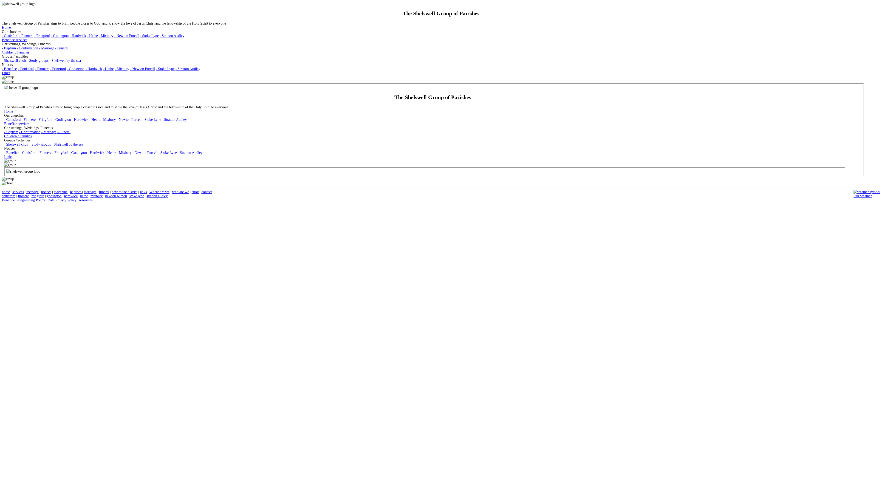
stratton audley (157, 196)
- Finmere (26, 36)
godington (54, 196)
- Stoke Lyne (149, 36)
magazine (61, 192)
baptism (76, 192)
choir (195, 192)
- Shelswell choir (14, 60)
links (143, 192)
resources (86, 200)
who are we (180, 192)
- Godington (60, 36)
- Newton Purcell (126, 36)
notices (46, 192)
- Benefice (9, 69)
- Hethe (92, 36)
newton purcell (116, 196)
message (32, 192)
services (18, 192)
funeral (104, 192)
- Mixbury (106, 36)
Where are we (159, 192)
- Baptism (9, 48)
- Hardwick (78, 36)
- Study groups (37, 60)
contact (206, 192)
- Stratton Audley (172, 36)
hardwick (71, 196)
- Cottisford (10, 36)
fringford (37, 196)
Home (6, 27)
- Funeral (61, 48)
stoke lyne (136, 196)
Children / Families (15, 52)
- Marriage (46, 48)
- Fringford (42, 36)
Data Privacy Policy (62, 200)
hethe (84, 196)
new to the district (124, 192)
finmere (23, 196)
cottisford (8, 196)
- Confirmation (27, 48)
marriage (90, 192)
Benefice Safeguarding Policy (23, 200)
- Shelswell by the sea (65, 60)
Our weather (863, 196)
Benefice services (14, 40)
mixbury (96, 196)
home (6, 192)
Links (6, 73)
